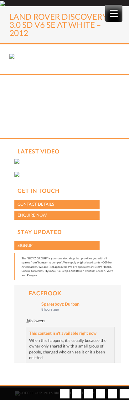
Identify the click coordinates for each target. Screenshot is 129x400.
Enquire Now (32, 215)
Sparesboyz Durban (60, 304)
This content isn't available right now (62, 333)
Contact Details (36, 204)
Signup (25, 245)
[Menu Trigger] (113, 13)
